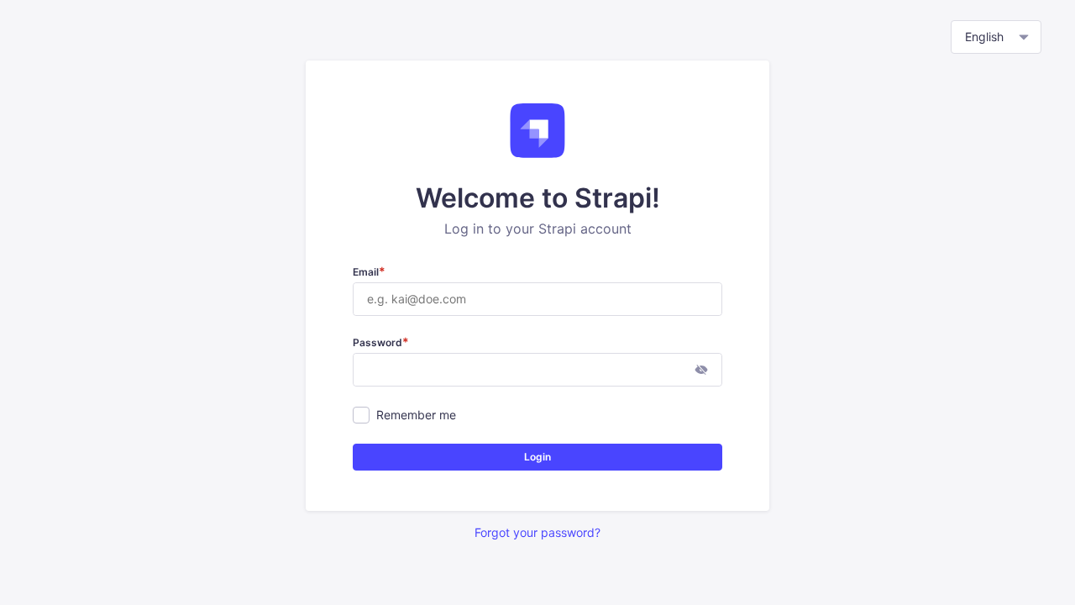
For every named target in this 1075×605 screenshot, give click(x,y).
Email (369, 272)
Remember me (416, 415)
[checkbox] (361, 415)
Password (381, 342)
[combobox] (996, 37)
